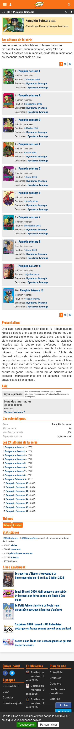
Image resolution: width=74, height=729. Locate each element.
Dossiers (55, 683)
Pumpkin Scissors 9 (29, 266)
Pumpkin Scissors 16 (17, 507)
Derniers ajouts (13, 703)
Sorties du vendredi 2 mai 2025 (35, 703)
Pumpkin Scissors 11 (17, 487)
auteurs (15, 557)
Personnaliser (48, 724)
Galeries (55, 699)
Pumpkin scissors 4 (29, 144)
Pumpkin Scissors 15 (17, 503)
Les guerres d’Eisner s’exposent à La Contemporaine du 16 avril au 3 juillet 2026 (39, 575)
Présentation (11, 686)
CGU (6, 692)
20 (70, 63)
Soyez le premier (13, 394)
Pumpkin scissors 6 (29, 193)
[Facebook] (6, 673)
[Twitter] (12, 673)
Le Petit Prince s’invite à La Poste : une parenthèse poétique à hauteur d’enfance (38, 607)
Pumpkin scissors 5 (29, 168)
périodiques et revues (21, 553)
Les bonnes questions (57, 691)
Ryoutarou (36, 83)
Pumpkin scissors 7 (29, 217)
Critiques (55, 678)
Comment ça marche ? (14, 411)
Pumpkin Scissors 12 (17, 491)
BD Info (6, 12)
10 (65, 63)
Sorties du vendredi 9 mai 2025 (35, 676)
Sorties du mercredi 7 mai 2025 (35, 690)
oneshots (15, 549)
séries (14, 545)
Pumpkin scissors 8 (29, 241)
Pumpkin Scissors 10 (31, 290)
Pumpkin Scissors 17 (17, 511)
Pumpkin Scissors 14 (17, 499)
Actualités (56, 672)
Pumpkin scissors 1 (29, 71)
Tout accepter (26, 724)
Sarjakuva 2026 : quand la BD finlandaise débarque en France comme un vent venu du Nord (43, 626)
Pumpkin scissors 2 (29, 95)
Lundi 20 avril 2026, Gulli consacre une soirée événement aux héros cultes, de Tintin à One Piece (41, 595)
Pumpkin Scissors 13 (17, 495)
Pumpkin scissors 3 (29, 120)
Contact (8, 697)
